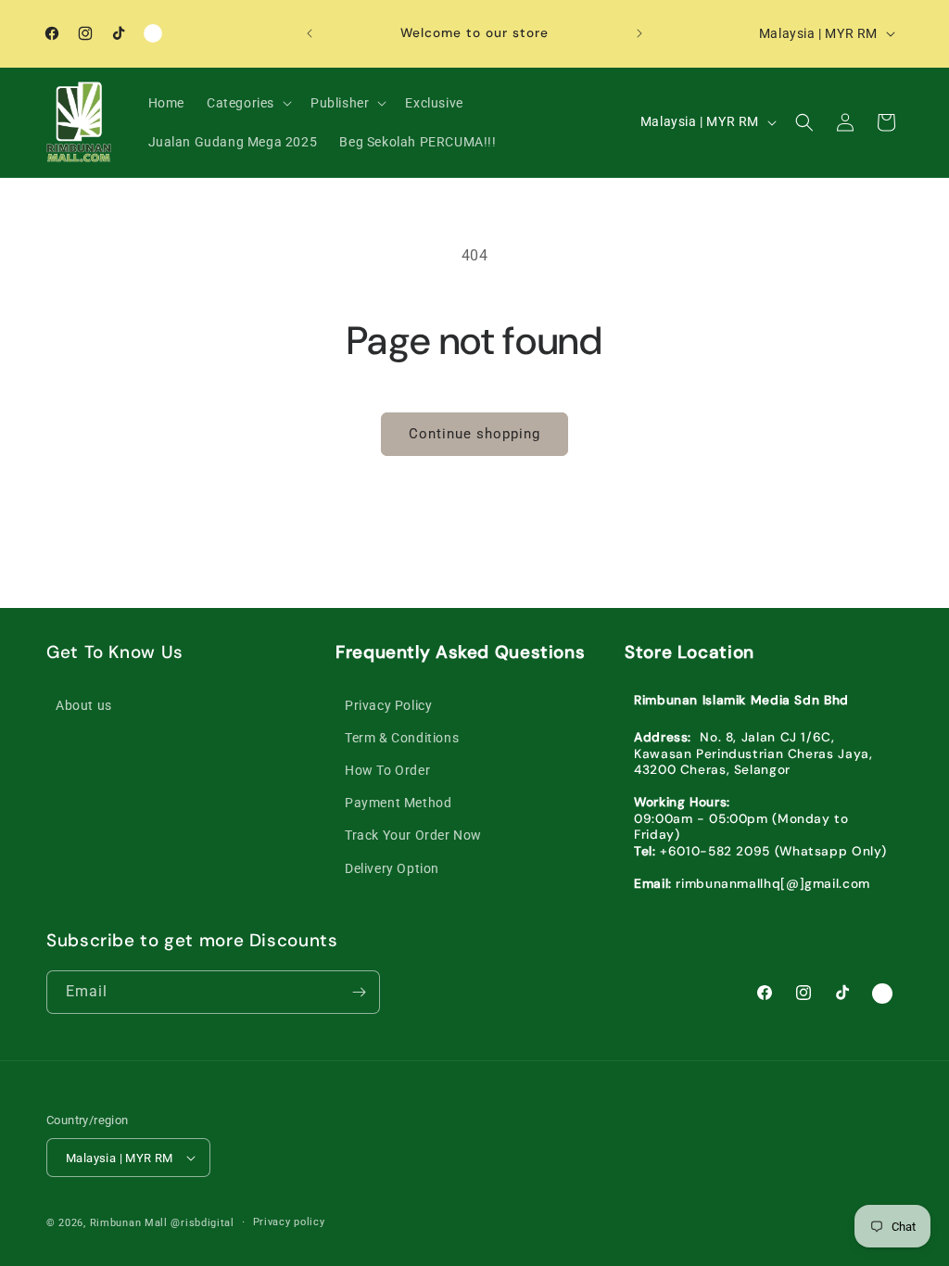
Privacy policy (289, 1222)
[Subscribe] (358, 992)
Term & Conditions (402, 737)
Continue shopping (474, 433)
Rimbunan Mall (129, 1223)
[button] (247, 102)
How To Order (387, 770)
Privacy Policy (388, 705)
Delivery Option (392, 868)
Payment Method (398, 802)
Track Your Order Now (413, 835)
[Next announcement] (639, 33)
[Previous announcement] (309, 33)
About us (84, 705)
